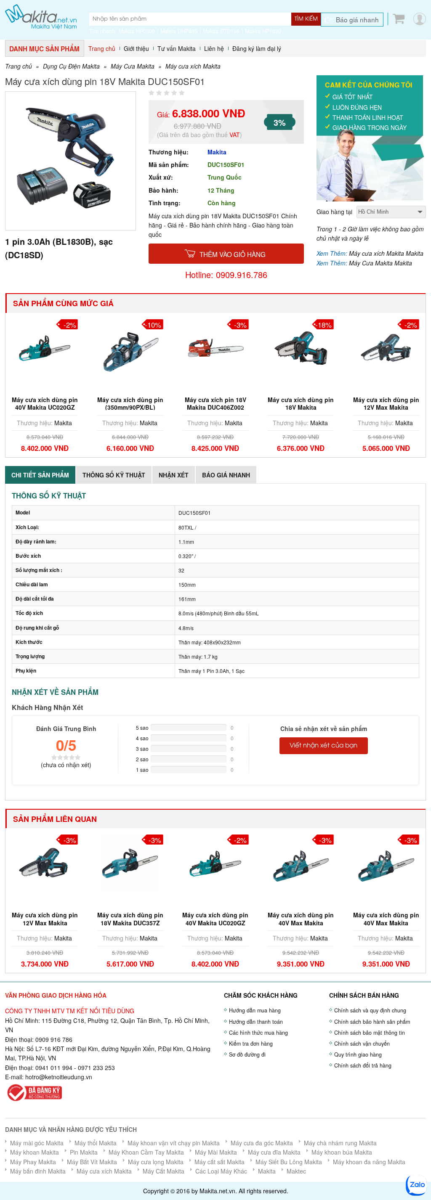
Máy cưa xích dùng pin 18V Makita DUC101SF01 (301, 407)
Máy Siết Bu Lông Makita (288, 1162)
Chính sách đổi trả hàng (362, 1065)
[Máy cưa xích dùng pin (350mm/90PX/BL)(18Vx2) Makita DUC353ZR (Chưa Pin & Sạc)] (130, 347)
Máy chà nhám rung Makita (340, 1143)
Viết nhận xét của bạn (323, 746)
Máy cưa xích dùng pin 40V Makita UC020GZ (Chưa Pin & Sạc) (45, 407)
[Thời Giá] (41, 16)
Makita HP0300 (137, 31)
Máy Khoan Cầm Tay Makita (146, 1152)
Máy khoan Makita (34, 1152)
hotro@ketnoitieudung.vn (58, 1077)
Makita (217, 152)
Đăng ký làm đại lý (256, 48)
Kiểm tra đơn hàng (251, 1043)
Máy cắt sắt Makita (219, 1162)
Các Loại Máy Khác (221, 1171)
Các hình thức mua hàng (258, 1032)
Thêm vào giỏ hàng (233, 254)
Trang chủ (101, 48)
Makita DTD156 (221, 31)
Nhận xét (174, 475)
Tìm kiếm (306, 18)
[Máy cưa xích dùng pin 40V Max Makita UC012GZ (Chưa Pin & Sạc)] (386, 862)
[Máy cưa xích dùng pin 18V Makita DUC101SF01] (301, 347)
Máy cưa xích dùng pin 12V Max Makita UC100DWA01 (386, 407)
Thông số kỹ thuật (113, 475)
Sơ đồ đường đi (247, 1054)
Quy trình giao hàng (358, 1054)
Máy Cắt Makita (163, 1171)
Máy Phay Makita (33, 1162)
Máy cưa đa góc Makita (262, 1143)
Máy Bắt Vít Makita (92, 1162)
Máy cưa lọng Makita (156, 1162)
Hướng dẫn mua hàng (255, 1010)
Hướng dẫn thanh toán (256, 1021)
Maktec (296, 1171)
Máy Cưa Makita (132, 66)
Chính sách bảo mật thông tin (369, 1032)
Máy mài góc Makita (37, 1143)
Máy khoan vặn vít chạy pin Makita (174, 1143)
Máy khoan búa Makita (341, 1152)
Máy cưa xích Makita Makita (386, 253)
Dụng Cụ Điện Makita (71, 66)
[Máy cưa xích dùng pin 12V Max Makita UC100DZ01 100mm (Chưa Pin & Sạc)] (45, 862)
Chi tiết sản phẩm (40, 475)
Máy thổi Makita (95, 1143)
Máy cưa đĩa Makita (274, 1152)
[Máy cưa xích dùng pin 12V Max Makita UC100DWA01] (386, 347)
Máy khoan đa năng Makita (369, 1162)
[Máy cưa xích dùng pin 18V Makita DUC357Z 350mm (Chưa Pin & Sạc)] (130, 862)
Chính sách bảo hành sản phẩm (372, 1021)
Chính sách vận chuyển (362, 1043)
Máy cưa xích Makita (193, 66)
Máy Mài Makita (216, 1152)
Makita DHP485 (178, 31)
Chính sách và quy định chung (370, 1010)
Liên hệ (214, 48)
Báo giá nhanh (357, 19)
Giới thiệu (136, 48)
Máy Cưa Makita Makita (380, 263)
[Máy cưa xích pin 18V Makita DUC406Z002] (215, 347)
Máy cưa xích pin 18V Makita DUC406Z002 (215, 403)
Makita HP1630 (263, 31)
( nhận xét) (66, 764)
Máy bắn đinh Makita (38, 1171)
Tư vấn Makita (176, 48)
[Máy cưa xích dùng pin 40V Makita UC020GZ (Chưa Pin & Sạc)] (45, 347)
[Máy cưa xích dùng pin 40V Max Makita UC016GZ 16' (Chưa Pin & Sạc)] (301, 862)
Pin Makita (84, 1152)
